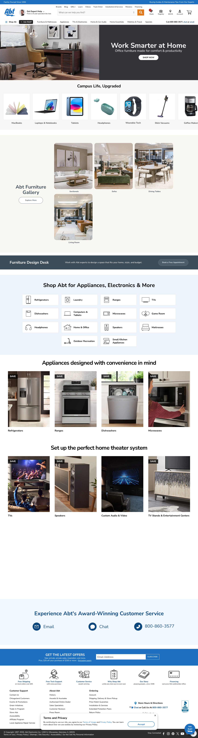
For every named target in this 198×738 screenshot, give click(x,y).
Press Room (54, 712)
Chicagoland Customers (19, 698)
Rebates (129, 7)
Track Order (98, 7)
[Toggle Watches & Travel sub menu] (143, 22)
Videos (88, 7)
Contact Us (14, 695)
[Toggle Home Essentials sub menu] (125, 22)
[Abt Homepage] (9, 12)
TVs (79, 22)
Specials (148, 22)
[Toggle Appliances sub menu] (70, 22)
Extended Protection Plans (100, 709)
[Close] (64, 26)
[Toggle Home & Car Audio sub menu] (107, 22)
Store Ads (14, 712)
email (192, 22)
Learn (80, 7)
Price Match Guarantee (98, 702)
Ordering (93, 690)
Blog (66, 7)
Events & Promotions (18, 702)
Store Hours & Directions (150, 703)
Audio (98, 22)
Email (48, 627)
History (52, 695)
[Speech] (133, 12)
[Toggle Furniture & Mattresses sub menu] (57, 22)
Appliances (64, 22)
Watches (134, 22)
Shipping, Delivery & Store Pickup (103, 698)
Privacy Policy (106, 722)
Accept (141, 724)
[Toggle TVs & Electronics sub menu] (88, 22)
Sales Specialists (56, 705)
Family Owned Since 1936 (15, 2)
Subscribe (152, 656)
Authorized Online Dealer (60, 702)
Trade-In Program (17, 709)
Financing (138, 7)
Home (117, 22)
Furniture (47, 22)
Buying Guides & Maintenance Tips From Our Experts (172, 2)
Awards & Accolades (58, 698)
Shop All (12, 22)
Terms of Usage (89, 722)
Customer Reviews (57, 709)
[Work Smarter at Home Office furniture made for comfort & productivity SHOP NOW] (99, 79)
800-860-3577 (159, 626)
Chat (103, 627)
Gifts (72, 7)
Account (92, 695)
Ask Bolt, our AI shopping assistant (41, 28)
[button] (92, 627)
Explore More (31, 200)
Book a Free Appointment (173, 262)
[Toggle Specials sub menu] (153, 22)
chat (185, 22)
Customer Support (19, 690)
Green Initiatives (16, 705)
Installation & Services (114, 7)
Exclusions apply (84, 660)
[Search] (140, 12)
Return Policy (94, 712)
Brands (59, 7)
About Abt (54, 690)
